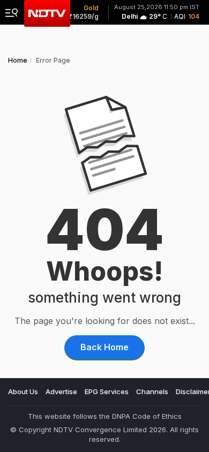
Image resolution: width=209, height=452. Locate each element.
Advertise (61, 391)
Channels (152, 391)
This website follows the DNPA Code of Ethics (105, 416)
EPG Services (107, 391)
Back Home (104, 347)
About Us (23, 391)
